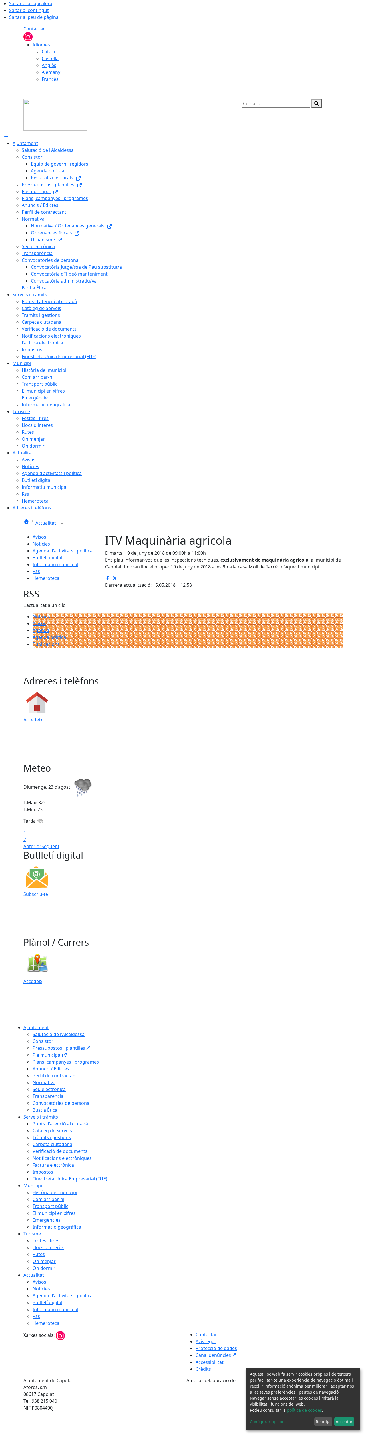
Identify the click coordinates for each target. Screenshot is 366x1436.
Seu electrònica (49, 1089)
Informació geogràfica (57, 1227)
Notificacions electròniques (62, 1158)
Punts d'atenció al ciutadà (60, 1124)
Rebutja (323, 1421)
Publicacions (46, 644)
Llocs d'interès (48, 1247)
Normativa (44, 1082)
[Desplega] (62, 523)
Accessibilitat (210, 1362)
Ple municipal (47, 1055)
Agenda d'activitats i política (63, 551)
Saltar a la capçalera (30, 3)
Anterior (32, 846)
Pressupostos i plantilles (59, 1048)
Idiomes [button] (41, 45)
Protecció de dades (216, 1348)
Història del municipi (55, 1192)
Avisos (39, 537)
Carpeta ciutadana (52, 1144)
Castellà (50, 58)
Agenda (41, 630)
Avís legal (206, 1341)
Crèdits (203, 1369)
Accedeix (32, 720)
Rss (36, 571)
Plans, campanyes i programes (66, 1062)
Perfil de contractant (55, 1075)
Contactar (34, 28)
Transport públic (50, 1206)
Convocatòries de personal (62, 1103)
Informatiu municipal (55, 564)
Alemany (51, 72)
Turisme (32, 1234)
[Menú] (6, 136)
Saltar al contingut (29, 10)
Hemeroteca (46, 578)
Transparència (48, 1096)
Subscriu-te (35, 894)
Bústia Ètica (45, 1110)
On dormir (44, 1268)
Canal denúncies (213, 1355)
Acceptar (344, 1421)
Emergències (47, 1220)
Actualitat (46, 523)
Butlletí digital (47, 557)
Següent (50, 846)
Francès (50, 79)
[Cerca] (316, 103)
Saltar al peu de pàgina (34, 17)
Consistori (44, 1041)
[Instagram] (28, 36)
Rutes (39, 1254)
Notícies (41, 544)
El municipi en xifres (54, 1213)
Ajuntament (36, 1027)
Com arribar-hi (48, 1199)
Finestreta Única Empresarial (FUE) (70, 1179)
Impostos (43, 1172)
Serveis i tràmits (40, 1117)
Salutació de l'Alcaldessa (59, 1034)
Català (48, 51)
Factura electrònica (53, 1165)
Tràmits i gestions (52, 1137)
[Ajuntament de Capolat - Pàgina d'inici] (55, 114)
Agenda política (49, 637)
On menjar (44, 1261)
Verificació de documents (60, 1151)
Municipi (32, 1185)
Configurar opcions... (270, 1421)
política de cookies (304, 1410)
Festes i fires (46, 1240)
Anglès (49, 65)
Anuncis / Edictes (51, 1069)
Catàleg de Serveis (52, 1130)
